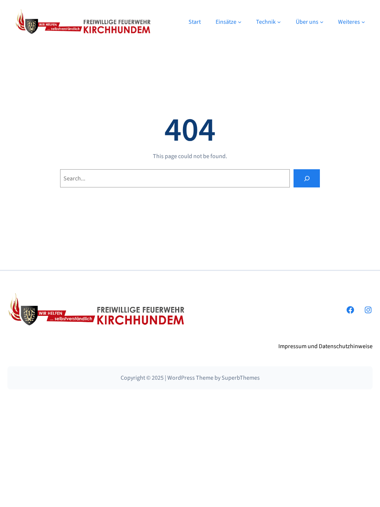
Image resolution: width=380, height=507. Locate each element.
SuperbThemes (241, 378)
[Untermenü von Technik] (279, 22)
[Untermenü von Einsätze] (240, 22)
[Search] (307, 178)
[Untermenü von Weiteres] (363, 22)
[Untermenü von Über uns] (322, 22)
